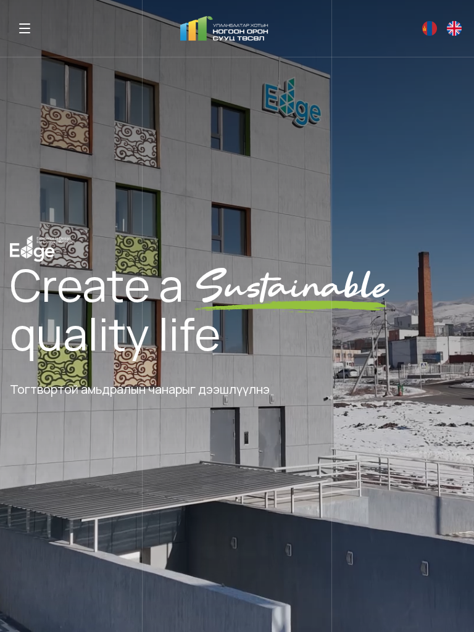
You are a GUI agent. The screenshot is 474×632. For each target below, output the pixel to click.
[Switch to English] (429, 28)
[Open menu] (24, 28)
